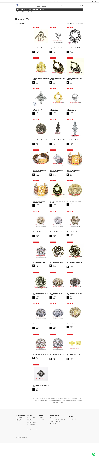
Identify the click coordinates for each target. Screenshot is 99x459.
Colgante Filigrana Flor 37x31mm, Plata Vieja (74, 48)
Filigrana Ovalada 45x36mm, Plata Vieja (40, 324)
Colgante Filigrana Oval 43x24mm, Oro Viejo (58, 79)
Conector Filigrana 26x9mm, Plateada (73, 140)
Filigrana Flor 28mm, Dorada (73, 231)
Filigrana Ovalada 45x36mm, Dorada (56, 294)
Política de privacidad (29, 420)
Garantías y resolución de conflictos (32, 430)
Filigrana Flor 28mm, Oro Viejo (39, 262)
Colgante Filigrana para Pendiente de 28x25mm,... (40, 110)
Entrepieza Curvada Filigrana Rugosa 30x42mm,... (73, 171)
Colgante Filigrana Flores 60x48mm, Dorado (40, 79)
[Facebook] (68, 419)
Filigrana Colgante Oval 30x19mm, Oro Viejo (57, 202)
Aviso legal (29, 427)
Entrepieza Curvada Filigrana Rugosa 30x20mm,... (39, 171)
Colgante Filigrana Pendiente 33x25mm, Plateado (73, 110)
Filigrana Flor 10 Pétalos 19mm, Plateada (57, 232)
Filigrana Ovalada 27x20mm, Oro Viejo (74, 263)
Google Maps (53, 423)
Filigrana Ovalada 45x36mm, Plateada (56, 324)
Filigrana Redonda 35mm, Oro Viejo (75, 323)
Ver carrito (41, 419)
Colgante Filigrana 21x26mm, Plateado (39, 48)
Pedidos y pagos (31, 417)
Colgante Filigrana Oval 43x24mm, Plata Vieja (75, 79)
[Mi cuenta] (80, 6)
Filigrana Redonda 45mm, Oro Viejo (40, 354)
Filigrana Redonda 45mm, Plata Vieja (57, 355)
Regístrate (41, 417)
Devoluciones (30, 426)
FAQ (17, 422)
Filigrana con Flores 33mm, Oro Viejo (75, 201)
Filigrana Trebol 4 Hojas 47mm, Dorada (74, 355)
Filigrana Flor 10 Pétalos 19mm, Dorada (39, 232)
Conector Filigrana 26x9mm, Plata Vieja (57, 140)
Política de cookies (31, 422)
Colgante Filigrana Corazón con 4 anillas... (57, 48)
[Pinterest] (74, 419)
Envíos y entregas (31, 424)
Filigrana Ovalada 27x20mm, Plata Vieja (40, 294)
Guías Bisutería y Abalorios (19, 420)
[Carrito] (82, 6)
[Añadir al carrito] (33, 52)
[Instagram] (72, 419)
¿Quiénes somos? (19, 417)
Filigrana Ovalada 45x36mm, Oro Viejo (74, 294)
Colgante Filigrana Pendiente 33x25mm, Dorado (56, 110)
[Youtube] (75, 419)
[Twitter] (70, 419)
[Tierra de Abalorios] (23, 5)
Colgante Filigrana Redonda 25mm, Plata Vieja (40, 140)
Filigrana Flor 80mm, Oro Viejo (56, 262)
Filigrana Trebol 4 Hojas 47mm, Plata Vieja (40, 386)
